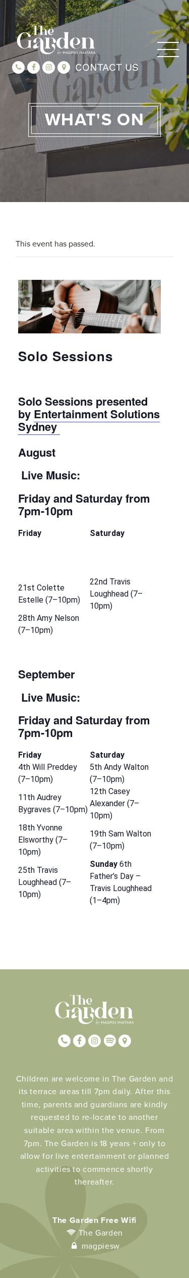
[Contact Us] (63, 67)
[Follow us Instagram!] (48, 67)
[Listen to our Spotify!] (109, 1041)
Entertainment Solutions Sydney (89, 420)
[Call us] (18, 67)
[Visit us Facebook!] (33, 67)
